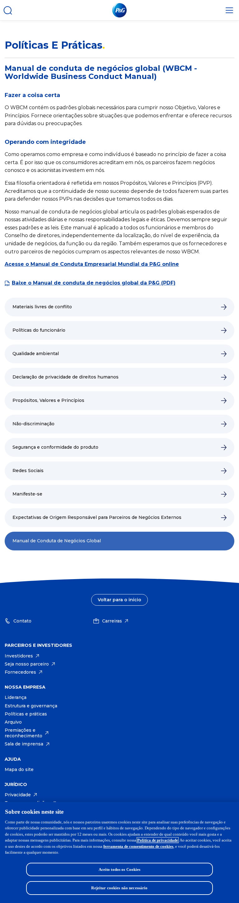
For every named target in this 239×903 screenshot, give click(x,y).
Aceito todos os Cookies (120, 869)
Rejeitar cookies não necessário (119, 888)
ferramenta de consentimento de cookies (138, 846)
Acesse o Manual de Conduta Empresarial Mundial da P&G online (92, 264)
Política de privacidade (157, 840)
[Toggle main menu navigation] (229, 10)
